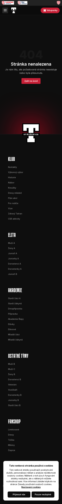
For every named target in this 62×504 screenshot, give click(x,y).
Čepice (11, 450)
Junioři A (12, 253)
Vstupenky (52, 10)
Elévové (12, 329)
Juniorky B (13, 400)
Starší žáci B (14, 405)
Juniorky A (13, 258)
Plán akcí (12, 198)
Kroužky (12, 188)
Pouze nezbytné (43, 494)
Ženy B (11, 374)
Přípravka (13, 314)
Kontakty (12, 167)
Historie (12, 177)
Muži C (11, 369)
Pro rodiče (13, 203)
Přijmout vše (19, 494)
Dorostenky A (14, 269)
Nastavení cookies (31, 487)
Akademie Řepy (16, 319)
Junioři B (12, 274)
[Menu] (5, 10)
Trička (11, 440)
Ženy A (11, 248)
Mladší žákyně (15, 339)
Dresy (11, 434)
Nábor (11, 182)
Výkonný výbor (15, 172)
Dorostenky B (14, 395)
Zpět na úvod (31, 81)
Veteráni (12, 384)
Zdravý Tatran (15, 213)
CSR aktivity (14, 219)
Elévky (11, 324)
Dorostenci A (14, 263)
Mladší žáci (14, 334)
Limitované (13, 429)
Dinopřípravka (15, 308)
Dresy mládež (15, 193)
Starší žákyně (15, 303)
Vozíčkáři (12, 390)
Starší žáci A (14, 298)
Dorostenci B (14, 379)
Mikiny (11, 445)
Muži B (11, 364)
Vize (10, 208)
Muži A (11, 243)
